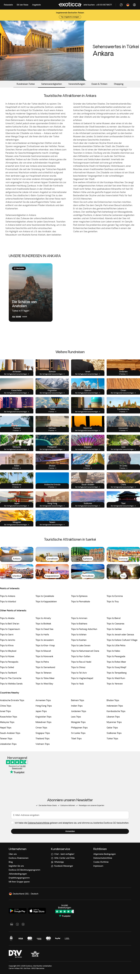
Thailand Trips (42, 738)
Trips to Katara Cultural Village (122, 640)
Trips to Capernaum (10, 629)
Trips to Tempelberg (117, 672)
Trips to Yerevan (115, 683)
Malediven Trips (43, 722)
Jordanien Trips (78, 711)
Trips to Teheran (43, 672)
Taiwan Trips (6, 738)
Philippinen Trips (79, 727)
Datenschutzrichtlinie (38, 823)
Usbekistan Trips (8, 744)
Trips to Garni (6, 634)
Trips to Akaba (7, 618)
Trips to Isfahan (78, 634)
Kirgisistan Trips (43, 716)
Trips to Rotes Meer (116, 662)
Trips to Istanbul (8, 601)
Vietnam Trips (43, 744)
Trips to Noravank (44, 656)
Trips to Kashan (78, 640)
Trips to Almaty (43, 618)
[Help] (121, 5)
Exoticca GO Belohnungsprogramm (24, 870)
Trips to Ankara (7, 596)
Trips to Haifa (42, 634)
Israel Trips (5, 711)
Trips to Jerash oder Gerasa (120, 634)
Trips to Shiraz (78, 667)
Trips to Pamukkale (80, 601)
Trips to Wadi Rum (116, 678)
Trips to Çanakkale (45, 596)
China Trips (5, 706)
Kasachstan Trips (8, 716)
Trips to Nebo (113, 651)
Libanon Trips (113, 716)
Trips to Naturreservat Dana (85, 651)
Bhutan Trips (113, 700)
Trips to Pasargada (116, 656)
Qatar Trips (112, 727)
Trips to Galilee (114, 629)
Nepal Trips (5, 727)
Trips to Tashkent (8, 672)
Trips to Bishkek (43, 623)
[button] (70, 831)
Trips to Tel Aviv (79, 672)
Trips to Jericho (7, 640)
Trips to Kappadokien (46, 601)
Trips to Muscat (43, 651)
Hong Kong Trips (44, 706)
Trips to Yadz (77, 683)
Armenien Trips (43, 700)
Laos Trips (76, 716)
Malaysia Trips (7, 722)
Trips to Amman (79, 618)
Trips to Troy (113, 601)
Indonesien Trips (115, 706)
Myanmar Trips (114, 722)
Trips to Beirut (114, 618)
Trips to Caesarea (115, 623)
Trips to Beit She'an (9, 623)
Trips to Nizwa (7, 656)
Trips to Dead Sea (44, 629)
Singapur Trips (43, 733)
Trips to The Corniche (10, 678)
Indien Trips (77, 706)
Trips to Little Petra (116, 645)
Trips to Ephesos (79, 596)
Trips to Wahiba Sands (11, 683)
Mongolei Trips (78, 722)
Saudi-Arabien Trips (10, 733)
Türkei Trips (112, 738)
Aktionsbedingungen (18, 874)
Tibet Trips (76, 738)
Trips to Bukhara (79, 623)
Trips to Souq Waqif (116, 667)
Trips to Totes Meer (45, 678)
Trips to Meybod (8, 651)
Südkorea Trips (114, 733)
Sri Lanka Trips (78, 733)
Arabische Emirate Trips (12, 700)
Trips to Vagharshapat (82, 678)
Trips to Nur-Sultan (80, 656)
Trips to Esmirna (115, 596)
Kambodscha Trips (116, 711)
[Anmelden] (134, 5)
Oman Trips (41, 727)
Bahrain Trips (77, 700)
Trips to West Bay (44, 683)
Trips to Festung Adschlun (84, 629)
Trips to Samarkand (45, 667)
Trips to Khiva (7, 645)
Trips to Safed (7, 667)
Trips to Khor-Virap (45, 645)
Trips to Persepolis (9, 662)
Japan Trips (41, 711)
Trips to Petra (42, 662)
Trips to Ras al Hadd (81, 662)
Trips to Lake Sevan (80, 645)
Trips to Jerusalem (45, 640)
